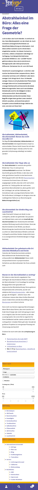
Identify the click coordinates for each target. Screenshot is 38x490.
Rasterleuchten (29, 178)
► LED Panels (9, 413)
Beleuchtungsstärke (18, 292)
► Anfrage (12, 447)
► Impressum (13, 477)
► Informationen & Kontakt (14, 444)
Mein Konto (6, 486)
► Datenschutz (14, 474)
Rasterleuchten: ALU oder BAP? (17, 339)
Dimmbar (7, 380)
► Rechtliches (9, 469)
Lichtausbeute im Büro (14, 346)
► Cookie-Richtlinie (15, 479)
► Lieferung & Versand (16, 462)
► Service (8, 459)
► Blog (11, 452)
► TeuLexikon (13, 457)
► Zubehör (8, 433)
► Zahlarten (13, 464)
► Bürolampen (9, 411)
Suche (19, 486)
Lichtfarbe (13, 374)
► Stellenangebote (15, 454)
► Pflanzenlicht (10, 428)
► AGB (11, 472)
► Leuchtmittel (10, 436)
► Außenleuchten (10, 426)
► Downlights (9, 418)
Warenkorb (29, 485)
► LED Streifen (9, 431)
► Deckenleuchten (11, 421)
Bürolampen (6, 302)
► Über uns (13, 449)
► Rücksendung (14, 467)
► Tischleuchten (10, 423)
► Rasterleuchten (11, 416)
